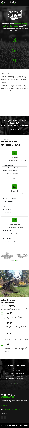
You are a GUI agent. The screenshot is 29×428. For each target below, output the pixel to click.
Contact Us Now (14, 129)
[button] (11, 260)
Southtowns (8, 3)
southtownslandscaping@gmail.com (12, 409)
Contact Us (4, 405)
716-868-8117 (7, 408)
